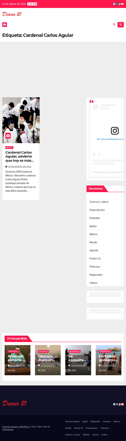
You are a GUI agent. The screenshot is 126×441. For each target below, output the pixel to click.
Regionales (96, 275)
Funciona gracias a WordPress (16, 427)
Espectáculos (97, 210)
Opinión (94, 250)
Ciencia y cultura (99, 202)
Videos (93, 283)
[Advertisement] (63, 65)
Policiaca (95, 266)
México (9, 147)
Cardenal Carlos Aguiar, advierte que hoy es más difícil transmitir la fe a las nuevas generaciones (20, 162)
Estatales (95, 218)
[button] (114, 24)
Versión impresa (72, 421)
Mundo (93, 242)
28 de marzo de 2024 (19, 167)
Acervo (96, 435)
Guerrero (107, 421)
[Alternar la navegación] (121, 24)
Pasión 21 (95, 258)
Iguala (93, 226)
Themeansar (7, 429)
